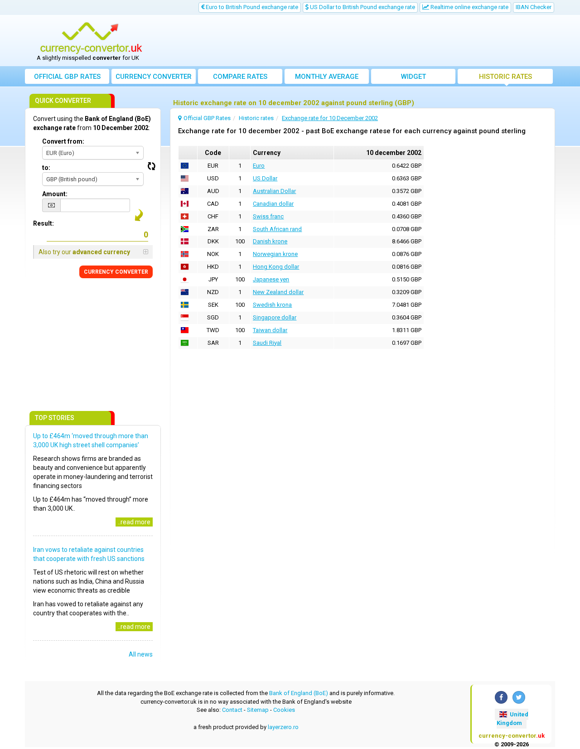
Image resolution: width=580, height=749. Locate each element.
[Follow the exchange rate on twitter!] (518, 697)
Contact (232, 709)
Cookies (284, 709)
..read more (134, 522)
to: (46, 167)
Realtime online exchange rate (468, 7)
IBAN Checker (533, 7)
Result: (43, 223)
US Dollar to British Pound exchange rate (362, 7)
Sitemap (258, 709)
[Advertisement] (357, 40)
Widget (413, 76)
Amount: (55, 194)
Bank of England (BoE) (298, 693)
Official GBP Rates (67, 76)
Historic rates (505, 76)
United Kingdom (512, 718)
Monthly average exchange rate (326, 78)
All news (141, 654)
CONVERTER (116, 272)
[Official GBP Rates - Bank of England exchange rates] (91, 37)
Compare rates (240, 76)
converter (154, 76)
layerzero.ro (283, 727)
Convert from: (63, 141)
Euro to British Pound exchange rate (251, 7)
